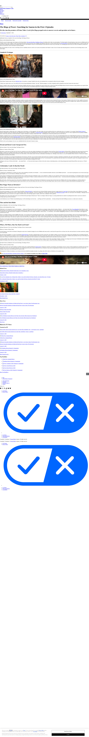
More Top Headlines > (4, 372)
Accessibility (4, 437)
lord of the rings (12, 36)
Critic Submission (5, 380)
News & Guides (8, 20)
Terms (24, 730)
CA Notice (4, 434)
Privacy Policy (5, 391)
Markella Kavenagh (60, 192)
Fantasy (7, 36)
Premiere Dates (26, 20)
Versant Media (13, 439)
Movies (1, 9)
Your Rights (35, 731)
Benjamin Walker (17, 136)
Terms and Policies (6, 436)
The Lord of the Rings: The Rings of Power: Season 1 (13, 253)
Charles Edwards (39, 132)
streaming (23, 36)
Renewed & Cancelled (17, 20)
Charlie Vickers (38, 246)
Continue (68, 734)
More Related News (4, 298)
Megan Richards (28, 191)
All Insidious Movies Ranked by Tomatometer (11, 361)
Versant (11, 730)
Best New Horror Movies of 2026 (8, 367)
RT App (1, 11)
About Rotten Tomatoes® (7, 378)
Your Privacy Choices (7, 486)
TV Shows (2, 10)
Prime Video (18, 36)
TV (26, 36)
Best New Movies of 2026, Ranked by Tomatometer (12, 370)
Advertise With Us (6, 383)
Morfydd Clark (19, 81)
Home (2, 20)
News (1, 12)
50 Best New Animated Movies (8, 359)
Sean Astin (65, 191)
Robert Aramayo (82, 131)
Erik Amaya (3, 32)
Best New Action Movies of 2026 (8, 365)
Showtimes (2, 13)
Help (3, 377)
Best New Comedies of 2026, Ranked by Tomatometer (12, 363)
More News (2, 322)
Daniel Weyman (25, 234)
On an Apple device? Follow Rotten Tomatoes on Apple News (12, 266)
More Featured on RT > (4, 354)
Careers (3, 384)
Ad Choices (4, 390)
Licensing (4, 381)
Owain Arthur (61, 151)
